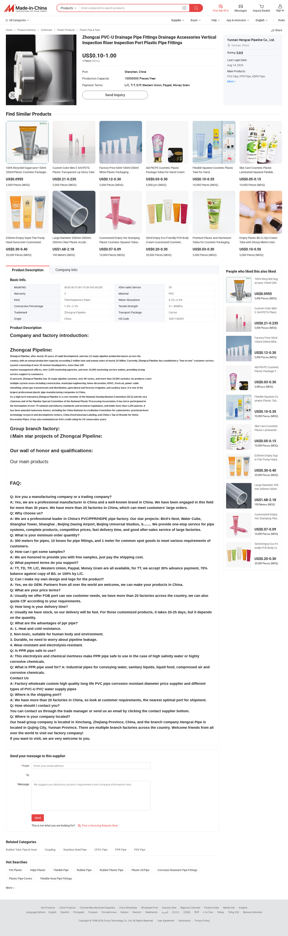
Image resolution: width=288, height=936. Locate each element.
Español (65, 912)
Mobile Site (229, 907)
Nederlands (151, 912)
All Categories (17, 20)
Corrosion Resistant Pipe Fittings (177, 870)
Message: (23, 784)
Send (38, 818)
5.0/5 (239, 52)
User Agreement (166, 920)
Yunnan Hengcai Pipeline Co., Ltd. (251, 40)
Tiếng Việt (233, 912)
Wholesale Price (149, 907)
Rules (281, 20)
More (230, 81)
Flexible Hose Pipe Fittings (56, 878)
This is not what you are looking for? (53, 825)
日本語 (186, 912)
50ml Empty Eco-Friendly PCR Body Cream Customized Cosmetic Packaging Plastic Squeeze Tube (266, 546)
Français (93, 912)
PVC (171, 293)
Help (214, 20)
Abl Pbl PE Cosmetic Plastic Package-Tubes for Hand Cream (266, 369)
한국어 (175, 912)
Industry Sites (169, 907)
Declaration (184, 920)
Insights (243, 907)
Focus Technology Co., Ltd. (118, 920)
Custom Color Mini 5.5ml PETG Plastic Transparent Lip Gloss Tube (266, 310)
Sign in (280, 10)
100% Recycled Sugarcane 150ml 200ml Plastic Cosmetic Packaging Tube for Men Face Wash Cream (266, 281)
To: (28, 775)
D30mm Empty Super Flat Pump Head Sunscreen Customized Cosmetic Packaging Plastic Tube (266, 457)
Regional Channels (190, 907)
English (52, 912)
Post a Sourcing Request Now (98, 825)
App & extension (236, 20)
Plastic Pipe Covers (20, 878)
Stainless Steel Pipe (75, 849)
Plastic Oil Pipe (140, 870)
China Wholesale (128, 907)
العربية (165, 912)
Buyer (194, 20)
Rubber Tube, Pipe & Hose (21, 849)
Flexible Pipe (61, 870)
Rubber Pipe (84, 870)
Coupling (50, 849)
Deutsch (137, 912)
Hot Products (48, 907)
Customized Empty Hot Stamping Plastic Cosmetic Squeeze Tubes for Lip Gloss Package (266, 516)
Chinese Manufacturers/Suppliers (97, 907)
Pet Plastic (15, 870)
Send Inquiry (115, 95)
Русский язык (109, 912)
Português (78, 912)
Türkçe (220, 912)
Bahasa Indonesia (252, 912)
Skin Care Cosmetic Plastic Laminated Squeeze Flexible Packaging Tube (266, 428)
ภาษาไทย (208, 912)
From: (25, 766)
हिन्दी (197, 912)
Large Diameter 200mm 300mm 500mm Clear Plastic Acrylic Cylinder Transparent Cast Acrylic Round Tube (266, 487)
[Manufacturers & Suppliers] (25, 8)
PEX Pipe (139, 849)
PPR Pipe (120, 849)
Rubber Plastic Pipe (111, 870)
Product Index (211, 907)
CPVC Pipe (100, 849)
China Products (67, 907)
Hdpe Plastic (37, 870)
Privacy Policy (202, 920)
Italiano (124, 912)
